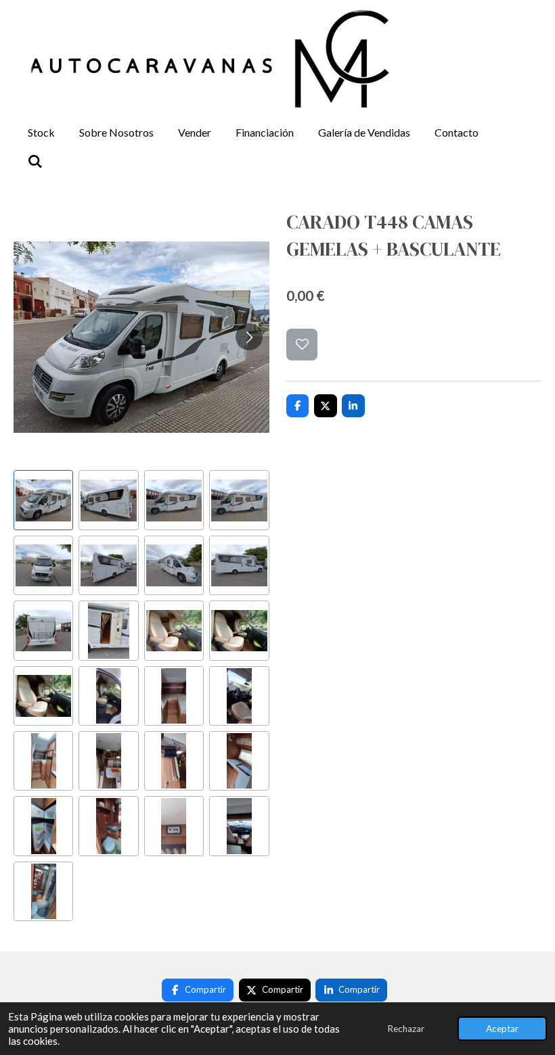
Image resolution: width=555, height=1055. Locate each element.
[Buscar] (35, 161)
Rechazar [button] (405, 1028)
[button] (43, 500)
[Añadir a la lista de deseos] (302, 344)
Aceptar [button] (502, 1028)
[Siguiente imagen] (249, 336)
